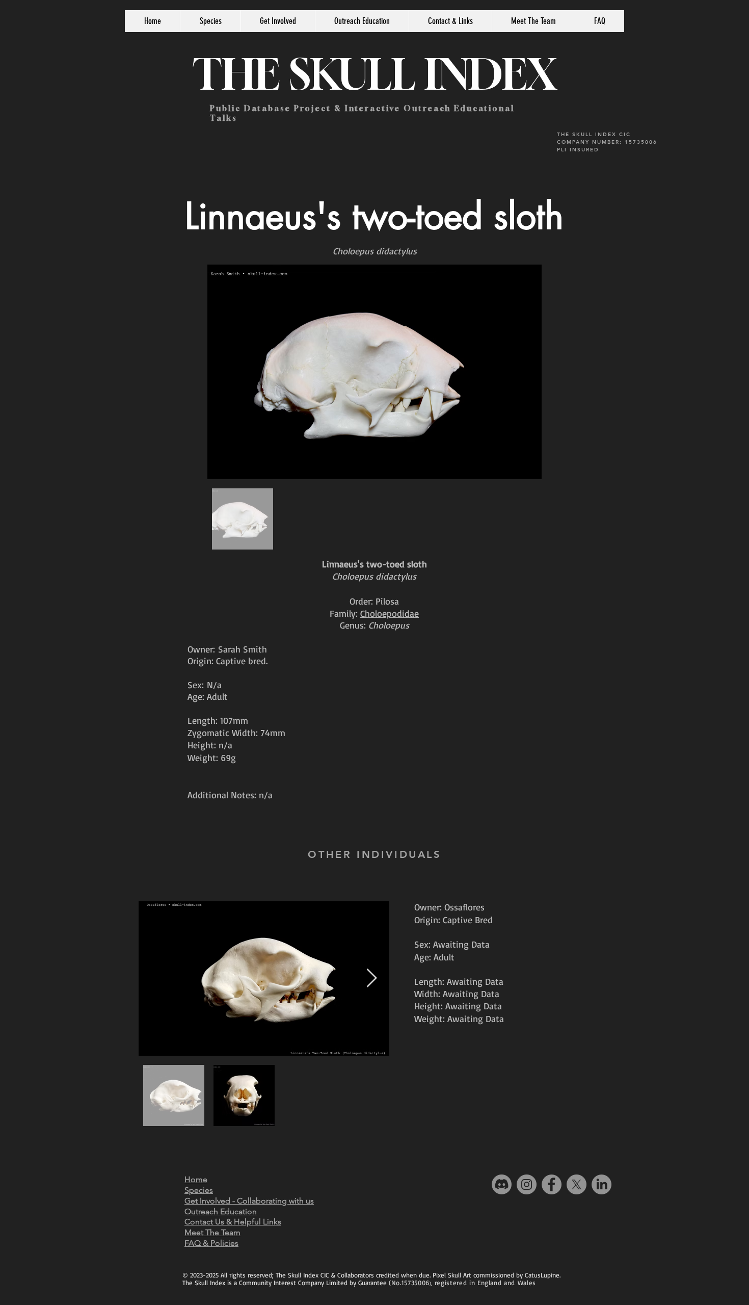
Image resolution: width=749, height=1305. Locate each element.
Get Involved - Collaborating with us (249, 1201)
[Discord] (502, 1184)
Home (195, 1179)
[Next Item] (372, 978)
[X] (576, 1184)
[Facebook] (551, 1184)
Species (198, 1190)
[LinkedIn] (601, 1184)
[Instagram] (527, 1184)
